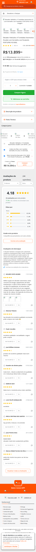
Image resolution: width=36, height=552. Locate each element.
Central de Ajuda (8, 511)
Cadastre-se (27, 497)
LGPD (22, 516)
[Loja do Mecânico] (8, 1)
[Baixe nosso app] (9, 491)
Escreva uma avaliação (18, 241)
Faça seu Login (12, 497)
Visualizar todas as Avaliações (17, 471)
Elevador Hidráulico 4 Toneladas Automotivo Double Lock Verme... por (19, 143)
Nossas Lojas (7, 507)
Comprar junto (25, 164)
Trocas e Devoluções (9, 514)
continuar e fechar (10, 546)
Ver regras (20, 72)
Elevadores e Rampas (13, 13)
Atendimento (7, 509)
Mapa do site (24, 521)
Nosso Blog (23, 511)
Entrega (22, 507)
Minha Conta (7, 516)
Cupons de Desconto (9, 523)
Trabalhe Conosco (25, 514)
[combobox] (18, 6)
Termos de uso (24, 518)
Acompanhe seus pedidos (10, 518)
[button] (32, 305)
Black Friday (23, 523)
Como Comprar (7, 521)
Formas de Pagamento (26, 509)
